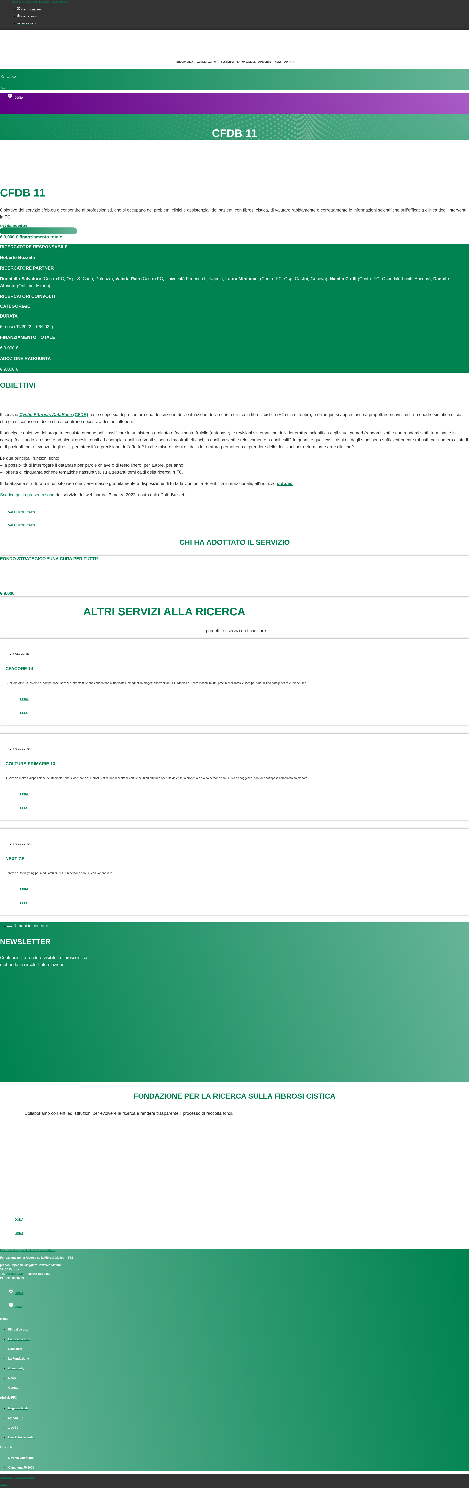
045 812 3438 (14, 1273)
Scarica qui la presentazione (27, 494)
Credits (3, 1484)
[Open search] (8, 77)
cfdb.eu (285, 483)
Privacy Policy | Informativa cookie (17, 1477)
